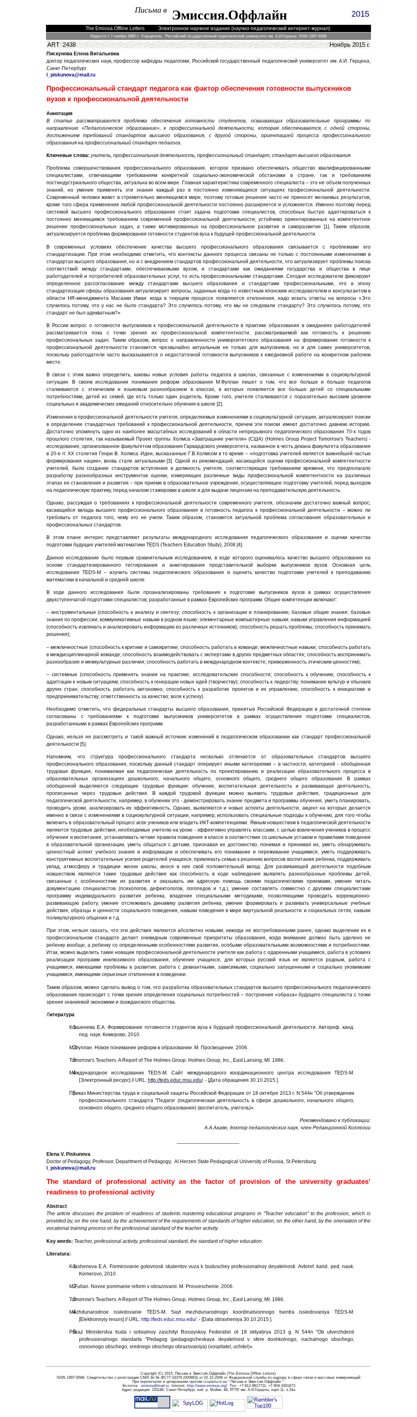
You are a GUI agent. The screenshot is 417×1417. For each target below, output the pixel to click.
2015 (360, 13)
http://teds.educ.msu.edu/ (168, 1319)
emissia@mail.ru (155, 1386)
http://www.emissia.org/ (207, 1386)
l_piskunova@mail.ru (70, 75)
